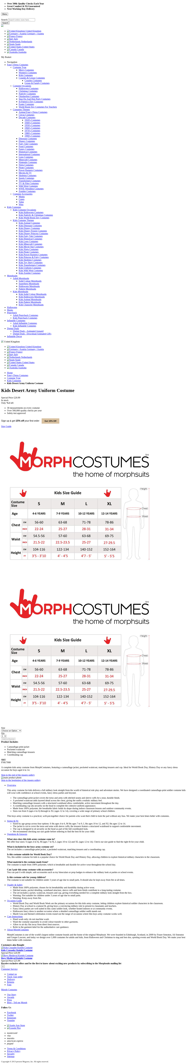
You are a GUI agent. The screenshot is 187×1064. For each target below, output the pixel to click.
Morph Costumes (9, 989)
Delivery (11, 979)
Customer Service (9, 969)
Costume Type (13, 378)
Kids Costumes (14, 380)
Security (11, 1054)
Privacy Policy (13, 1051)
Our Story (11, 994)
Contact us (12, 974)
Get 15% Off (50, 421)
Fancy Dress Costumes (17, 375)
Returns (10, 982)
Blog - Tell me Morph (17, 1002)
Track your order (14, 976)
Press (9, 1000)
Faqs (9, 984)
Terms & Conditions (16, 1048)
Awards (10, 997)
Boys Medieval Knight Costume (16, 958)
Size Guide (6, 426)
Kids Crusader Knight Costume (17, 950)
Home (10, 372)
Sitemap (10, 1056)
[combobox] (21, 19)
